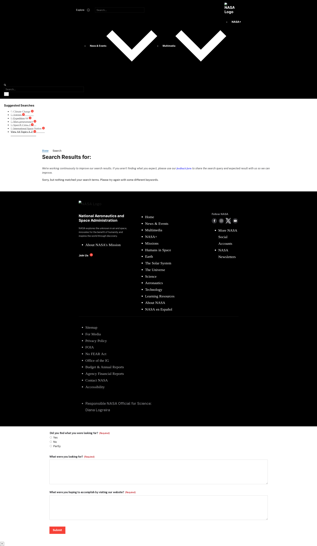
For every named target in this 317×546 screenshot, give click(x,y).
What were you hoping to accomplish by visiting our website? (92, 492)
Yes (55, 437)
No (55, 441)
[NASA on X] (228, 220)
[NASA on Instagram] (221, 220)
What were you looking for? (72, 456)
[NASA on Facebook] (214, 220)
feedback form (184, 168)
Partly (57, 446)
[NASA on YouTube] (235, 220)
